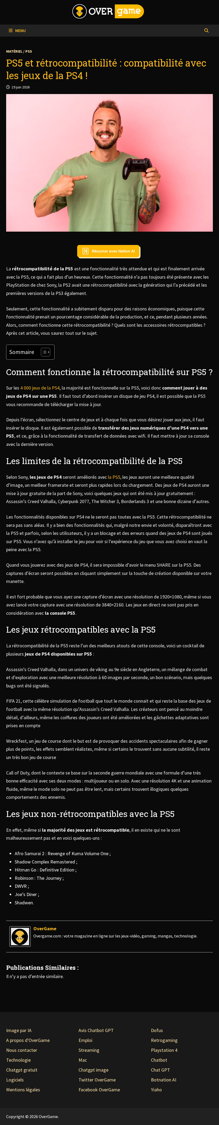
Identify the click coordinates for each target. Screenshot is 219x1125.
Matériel (14, 51)
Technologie (18, 1060)
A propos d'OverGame (28, 1040)
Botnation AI (163, 1080)
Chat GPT (160, 1070)
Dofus (157, 1030)
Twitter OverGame (97, 1080)
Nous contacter (21, 1050)
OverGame (44, 928)
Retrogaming (164, 1040)
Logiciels (15, 1080)
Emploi (85, 1040)
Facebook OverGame (99, 1090)
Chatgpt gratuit (21, 1070)
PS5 (28, 51)
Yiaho (156, 1090)
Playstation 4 (164, 1050)
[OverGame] (20, 936)
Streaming (89, 1050)
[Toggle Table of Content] (43, 352)
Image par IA (19, 1030)
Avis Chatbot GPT (96, 1030)
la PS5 (114, 477)
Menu (20, 30)
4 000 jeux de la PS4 (40, 388)
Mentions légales (23, 1090)
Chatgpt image (93, 1070)
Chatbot (159, 1060)
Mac (83, 1060)
